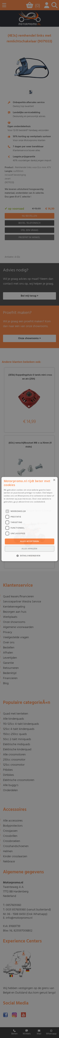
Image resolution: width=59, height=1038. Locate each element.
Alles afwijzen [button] (29, 548)
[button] (29, 555)
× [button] (54, 480)
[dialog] (30, 519)
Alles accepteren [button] (29, 541)
